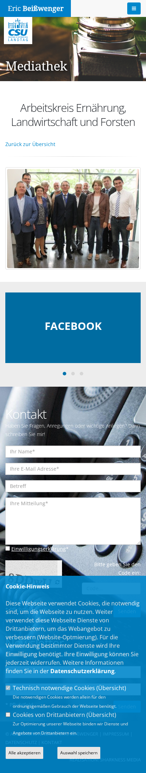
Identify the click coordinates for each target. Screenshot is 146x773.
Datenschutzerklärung (82, 671)
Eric (35, 8)
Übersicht (111, 688)
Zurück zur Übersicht (30, 144)
